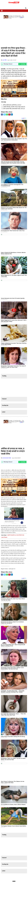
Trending (4, 376)
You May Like (5, 405)
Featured (4, 398)
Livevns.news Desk (6, 458)
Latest (3, 412)
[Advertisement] (14, 33)
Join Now (23, 64)
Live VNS (4, 60)
